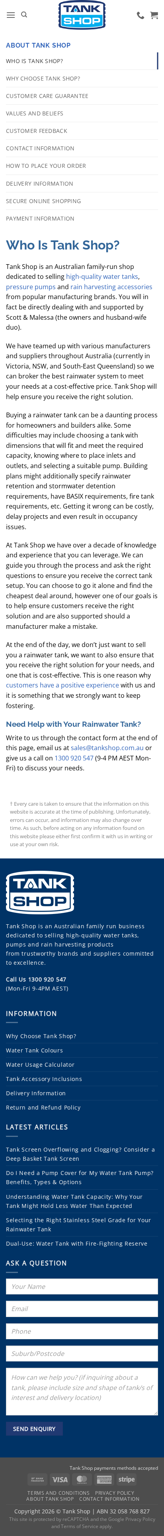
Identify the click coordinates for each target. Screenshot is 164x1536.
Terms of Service (79, 1526)
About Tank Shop (38, 45)
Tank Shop (21, 926)
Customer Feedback (36, 130)
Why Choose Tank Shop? (43, 78)
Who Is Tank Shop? (34, 61)
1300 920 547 (74, 758)
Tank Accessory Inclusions (44, 1079)
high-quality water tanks (102, 276)
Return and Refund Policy (43, 1107)
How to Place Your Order (46, 165)
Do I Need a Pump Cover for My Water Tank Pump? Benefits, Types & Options (80, 1177)
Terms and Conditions (58, 1493)
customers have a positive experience (62, 685)
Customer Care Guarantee (47, 96)
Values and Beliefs (34, 113)
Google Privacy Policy (131, 1519)
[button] (11, 15)
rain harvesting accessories (111, 286)
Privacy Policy (115, 1493)
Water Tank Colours (34, 1050)
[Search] (24, 14)
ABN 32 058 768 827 (123, 1511)
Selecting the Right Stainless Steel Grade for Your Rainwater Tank (78, 1224)
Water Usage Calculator (40, 1064)
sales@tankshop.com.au (107, 747)
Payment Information (40, 218)
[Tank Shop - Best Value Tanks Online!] (82, 15)
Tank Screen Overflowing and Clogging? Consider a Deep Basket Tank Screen (80, 1154)
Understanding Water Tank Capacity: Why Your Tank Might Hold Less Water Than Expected (74, 1201)
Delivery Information (40, 183)
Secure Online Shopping (43, 201)
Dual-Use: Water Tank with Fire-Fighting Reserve (77, 1243)
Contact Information (40, 148)
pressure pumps (31, 286)
